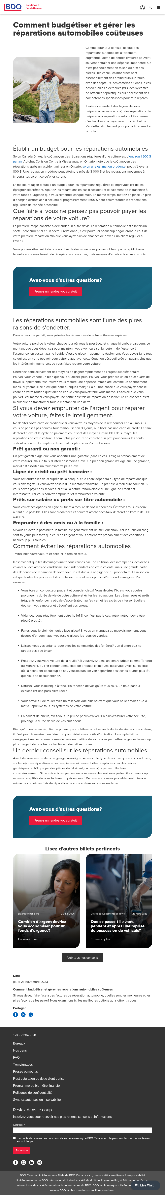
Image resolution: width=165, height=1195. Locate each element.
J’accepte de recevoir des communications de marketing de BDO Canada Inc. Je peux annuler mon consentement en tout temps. (83, 1140)
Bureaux (19, 1043)
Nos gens (20, 1050)
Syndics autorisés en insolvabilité (37, 1099)
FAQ (16, 1057)
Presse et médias (25, 1071)
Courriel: (18, 1124)
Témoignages (23, 1064)
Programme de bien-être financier (37, 1085)
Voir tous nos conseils (82, 958)
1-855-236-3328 (24, 1035)
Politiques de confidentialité (33, 1092)
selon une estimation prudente (104, 167)
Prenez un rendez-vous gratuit (55, 292)
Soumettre (22, 1150)
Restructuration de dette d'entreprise (39, 1078)
